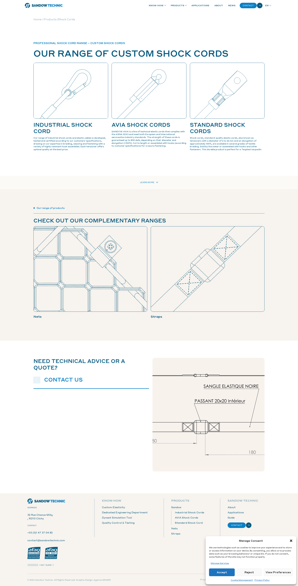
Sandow (176, 507)
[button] (291, 540)
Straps (175, 533)
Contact (248, 5)
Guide (231, 517)
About (218, 5)
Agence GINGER (102, 580)
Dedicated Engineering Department (125, 512)
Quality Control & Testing (118, 522)
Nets (174, 528)
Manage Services (220, 563)
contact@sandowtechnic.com (46, 540)
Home (37, 19)
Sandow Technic (243, 500)
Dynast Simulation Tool (117, 517)
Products (177, 5)
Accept (222, 572)
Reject (249, 572)
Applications (200, 5)
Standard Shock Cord (189, 522)
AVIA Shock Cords (186, 517)
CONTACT (236, 525)
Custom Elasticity (113, 507)
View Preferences (278, 572)
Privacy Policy (262, 580)
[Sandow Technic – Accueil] (44, 5)
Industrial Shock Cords (189, 512)
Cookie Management (242, 580)
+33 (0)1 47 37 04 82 (40, 532)
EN (267, 5)
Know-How (156, 5)
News (231, 5)
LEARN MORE (147, 182)
